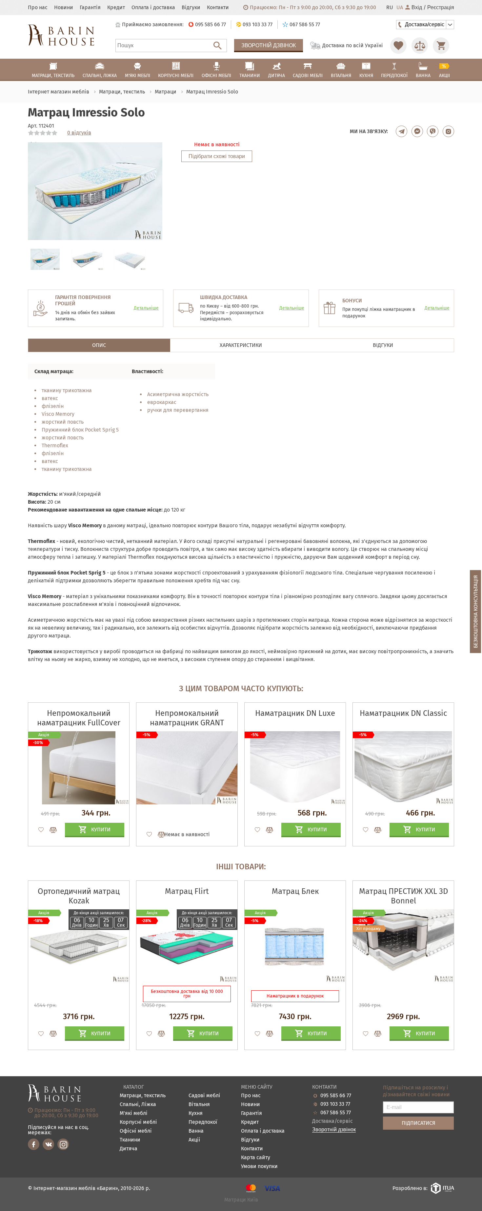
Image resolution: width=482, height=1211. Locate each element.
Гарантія (90, 7)
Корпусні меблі (138, 1122)
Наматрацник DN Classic (403, 713)
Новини (63, 7)
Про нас (38, 7)
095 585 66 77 (335, 1095)
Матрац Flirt (187, 891)
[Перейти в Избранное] (398, 45)
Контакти (218, 7)
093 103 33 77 (335, 1104)
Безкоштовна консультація (475, 611)
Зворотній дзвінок (268, 45)
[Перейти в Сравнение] (420, 45)
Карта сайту (255, 1158)
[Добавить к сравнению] (50, 830)
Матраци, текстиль (143, 1096)
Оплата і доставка (153, 7)
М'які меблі (134, 1113)
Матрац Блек (295, 891)
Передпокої (203, 1122)
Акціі (194, 1140)
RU (389, 7)
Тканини (130, 1140)
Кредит (116, 7)
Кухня (196, 1113)
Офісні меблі (136, 1131)
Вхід (417, 7)
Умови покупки (259, 1166)
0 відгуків (79, 132)
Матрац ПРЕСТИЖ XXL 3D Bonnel (403, 896)
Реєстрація (440, 7)
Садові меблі (204, 1096)
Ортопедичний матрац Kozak (79, 896)
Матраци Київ (241, 1200)
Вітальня (199, 1104)
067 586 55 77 (335, 1112)
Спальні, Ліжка (138, 1104)
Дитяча (128, 1149)
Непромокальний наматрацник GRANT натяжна (187, 723)
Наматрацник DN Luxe (295, 713)
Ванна (196, 1131)
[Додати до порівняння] (50, 1034)
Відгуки (191, 7)
